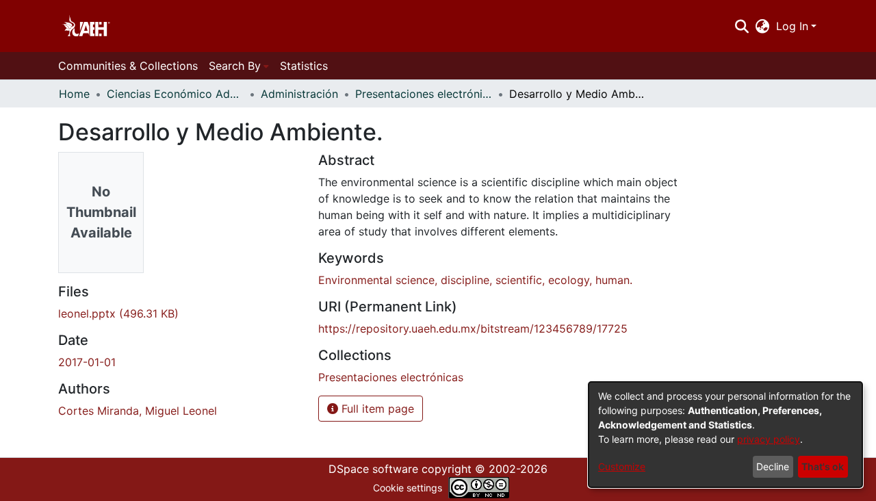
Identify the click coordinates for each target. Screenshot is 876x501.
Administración (299, 94)
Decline (772, 466)
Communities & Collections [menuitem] (128, 66)
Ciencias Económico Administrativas (175, 94)
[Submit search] (741, 26)
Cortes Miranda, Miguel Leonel (137, 411)
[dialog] (725, 434)
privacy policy (768, 439)
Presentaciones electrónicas (423, 94)
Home (74, 94)
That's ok (822, 466)
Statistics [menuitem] (304, 66)
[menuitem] (762, 26)
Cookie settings (407, 487)
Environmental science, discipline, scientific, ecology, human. (475, 280)
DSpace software (373, 469)
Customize (621, 466)
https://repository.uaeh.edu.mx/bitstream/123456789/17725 (473, 328)
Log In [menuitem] (792, 26)
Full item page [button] (376, 408)
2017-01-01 (87, 362)
